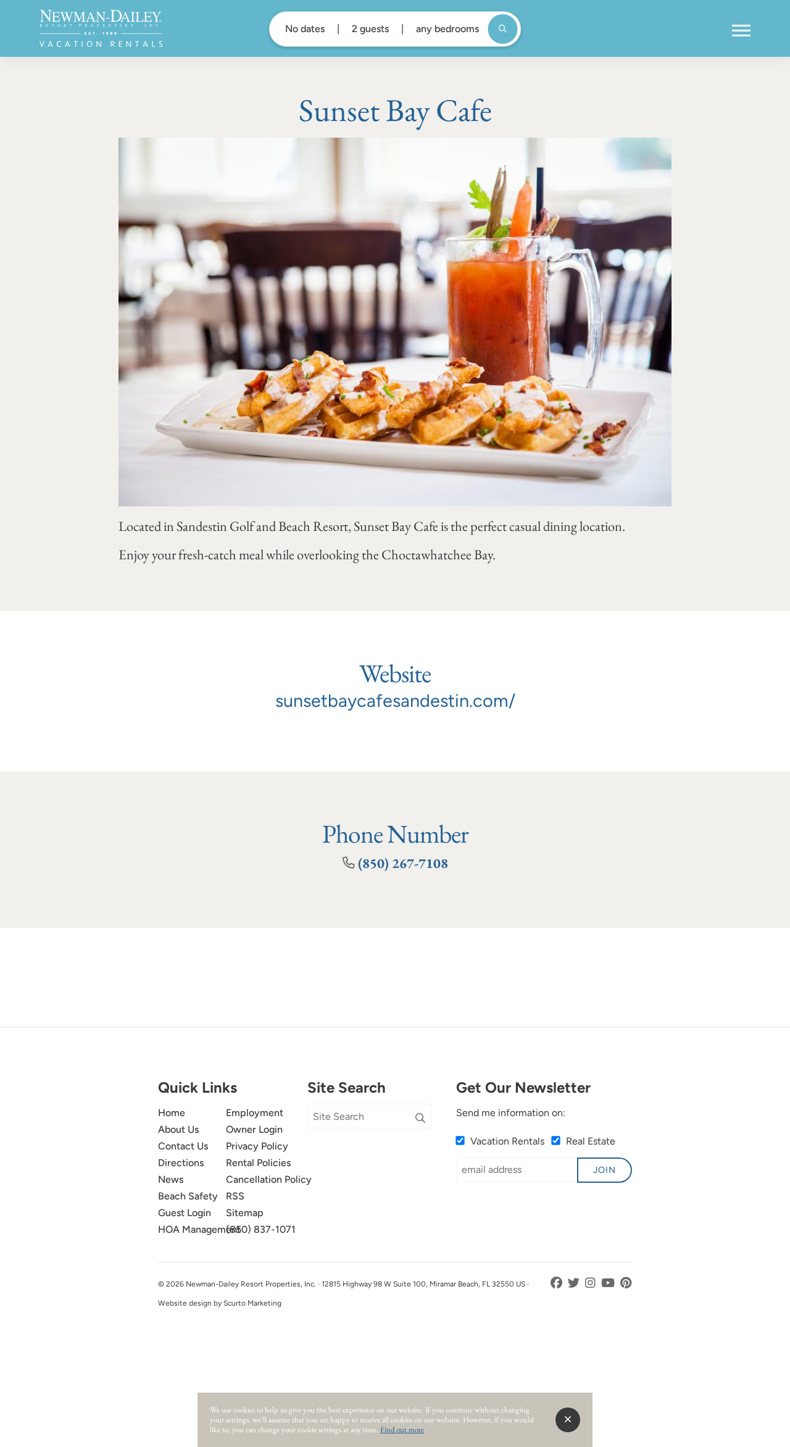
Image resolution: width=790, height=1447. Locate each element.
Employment (254, 1113)
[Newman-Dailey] (101, 28)
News (170, 1179)
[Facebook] (558, 1283)
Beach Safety (188, 1196)
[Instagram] (591, 1283)
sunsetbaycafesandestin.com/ (395, 700)
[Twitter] (575, 1283)
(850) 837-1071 (261, 1229)
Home (171, 1113)
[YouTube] (609, 1283)
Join (604, 1169)
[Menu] (741, 31)
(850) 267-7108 (403, 863)
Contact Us (183, 1146)
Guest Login (184, 1213)
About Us (178, 1129)
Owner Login (254, 1129)
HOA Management (199, 1229)
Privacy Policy (257, 1146)
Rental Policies (258, 1163)
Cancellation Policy (269, 1179)
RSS (235, 1196)
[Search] (420, 1118)
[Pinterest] (626, 1283)
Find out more (402, 1429)
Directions (181, 1163)
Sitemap (245, 1213)
